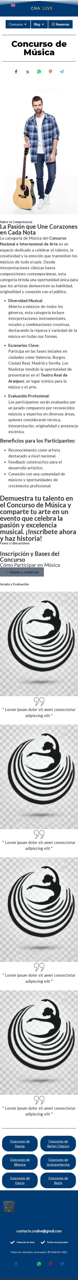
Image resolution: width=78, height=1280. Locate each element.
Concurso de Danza (20, 1143)
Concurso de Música (20, 1161)
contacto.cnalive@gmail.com (39, 1230)
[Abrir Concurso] (25, 24)
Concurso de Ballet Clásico (58, 1143)
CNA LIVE (42, 8)
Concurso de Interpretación (58, 1161)
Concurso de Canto (20, 1180)
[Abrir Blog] (43, 24)
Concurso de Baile (58, 1180)
